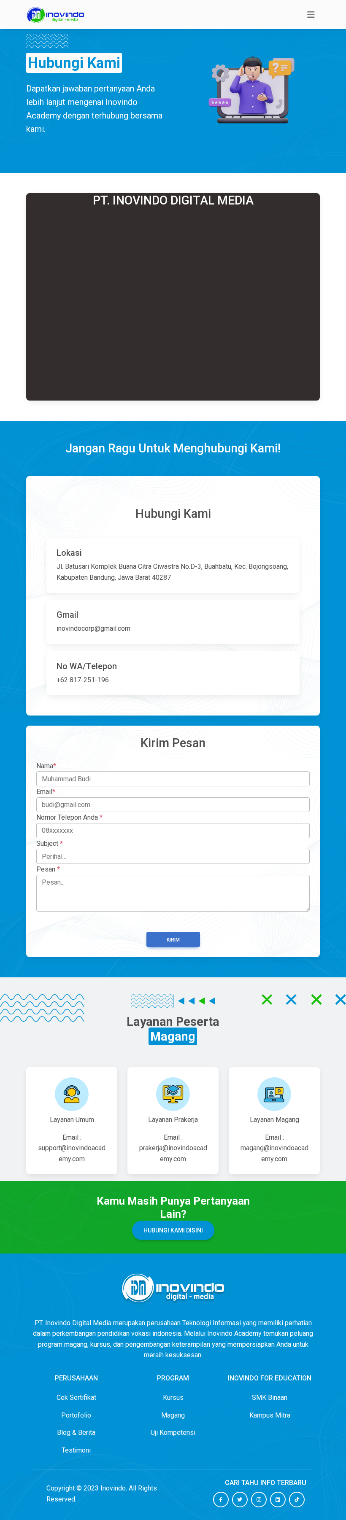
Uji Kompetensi (173, 1433)
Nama (46, 766)
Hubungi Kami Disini (173, 1230)
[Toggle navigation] (311, 15)
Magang (173, 1415)
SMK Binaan (269, 1398)
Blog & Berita (76, 1433)
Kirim (173, 940)
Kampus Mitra (269, 1415)
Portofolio (76, 1415)
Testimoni (76, 1450)
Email (45, 792)
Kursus (173, 1398)
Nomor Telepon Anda (69, 817)
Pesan (48, 869)
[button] (221, 1499)
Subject (49, 843)
